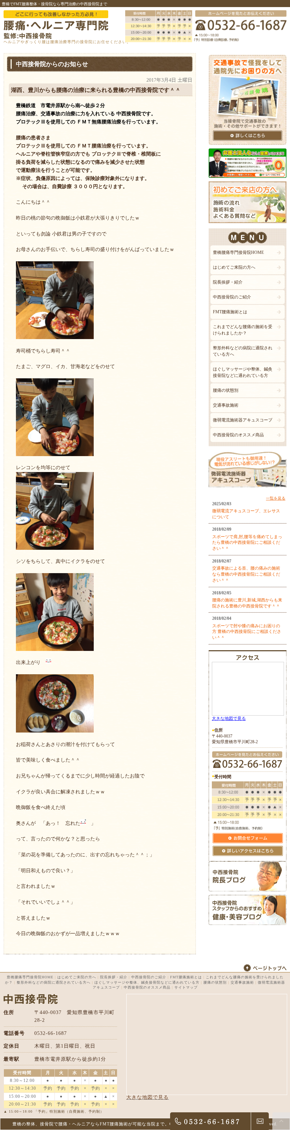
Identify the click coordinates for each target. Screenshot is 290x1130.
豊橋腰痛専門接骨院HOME (238, 252)
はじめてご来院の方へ (234, 267)
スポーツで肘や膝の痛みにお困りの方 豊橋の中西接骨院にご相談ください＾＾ (246, 631)
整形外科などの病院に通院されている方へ (242, 351)
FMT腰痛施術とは (230, 311)
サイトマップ (186, 987)
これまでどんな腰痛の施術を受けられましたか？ (242, 330)
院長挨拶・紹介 (228, 282)
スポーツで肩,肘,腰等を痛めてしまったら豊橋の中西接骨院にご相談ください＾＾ (247, 542)
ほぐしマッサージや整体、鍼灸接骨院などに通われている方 (242, 372)
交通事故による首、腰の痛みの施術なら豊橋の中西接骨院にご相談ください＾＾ (246, 574)
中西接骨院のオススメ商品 (238, 434)
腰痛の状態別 (225, 390)
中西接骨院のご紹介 (232, 297)
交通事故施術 (225, 405)
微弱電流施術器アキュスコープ (242, 420)
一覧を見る (275, 498)
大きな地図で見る (229, 718)
